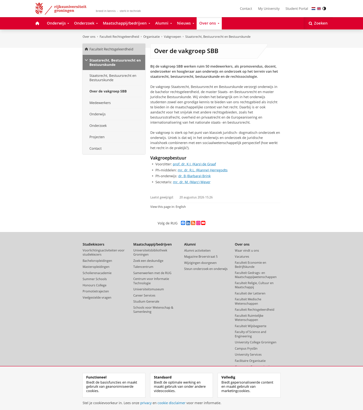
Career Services (144, 295)
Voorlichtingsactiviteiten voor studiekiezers (104, 252)
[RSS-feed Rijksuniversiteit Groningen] (193, 223)
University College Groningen (255, 342)
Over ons (89, 37)
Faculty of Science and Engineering (250, 334)
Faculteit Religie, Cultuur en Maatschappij (254, 285)
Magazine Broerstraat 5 (201, 256)
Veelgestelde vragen (97, 297)
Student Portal (296, 8)
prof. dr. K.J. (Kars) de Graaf (194, 164)
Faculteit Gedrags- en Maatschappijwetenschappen (256, 275)
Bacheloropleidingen (97, 261)
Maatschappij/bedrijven (152, 244)
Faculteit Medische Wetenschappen (248, 301)
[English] (319, 8)
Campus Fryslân (246, 348)
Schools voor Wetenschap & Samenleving (153, 309)
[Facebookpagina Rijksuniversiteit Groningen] (183, 223)
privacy (146, 403)
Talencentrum (143, 267)
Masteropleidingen (96, 267)
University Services (248, 354)
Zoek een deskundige (148, 261)
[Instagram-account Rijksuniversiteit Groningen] (198, 223)
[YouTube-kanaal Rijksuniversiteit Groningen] (203, 223)
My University (269, 8)
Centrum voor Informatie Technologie (151, 281)
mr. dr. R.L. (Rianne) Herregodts (203, 170)
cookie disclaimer (171, 403)
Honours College (94, 285)
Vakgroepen (172, 37)
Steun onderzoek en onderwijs (206, 269)
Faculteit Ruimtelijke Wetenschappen (249, 318)
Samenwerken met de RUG (152, 273)
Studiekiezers (93, 244)
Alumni (190, 244)
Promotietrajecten (96, 291)
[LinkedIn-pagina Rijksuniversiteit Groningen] (188, 223)
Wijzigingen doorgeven (200, 263)
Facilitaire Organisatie (250, 361)
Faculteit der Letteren (250, 293)
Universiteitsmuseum (148, 289)
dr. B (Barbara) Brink (194, 176)
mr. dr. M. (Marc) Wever (191, 182)
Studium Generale (146, 301)
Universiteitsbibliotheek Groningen (150, 252)
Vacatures (242, 256)
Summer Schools (95, 279)
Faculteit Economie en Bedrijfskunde (250, 264)
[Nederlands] (313, 8)
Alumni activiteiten (197, 250)
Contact (246, 8)
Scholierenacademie (97, 273)
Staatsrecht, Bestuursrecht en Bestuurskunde (218, 37)
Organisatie (151, 37)
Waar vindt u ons (247, 250)
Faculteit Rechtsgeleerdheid (119, 37)
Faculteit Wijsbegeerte (250, 326)
